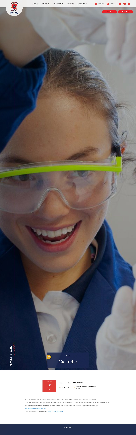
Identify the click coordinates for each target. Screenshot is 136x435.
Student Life (45, 3)
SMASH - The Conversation (71, 383)
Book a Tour (125, 11)
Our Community (58, 3)
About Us (35, 3)
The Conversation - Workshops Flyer (35, 408)
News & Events (82, 3)
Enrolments (70, 3)
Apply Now (109, 11)
